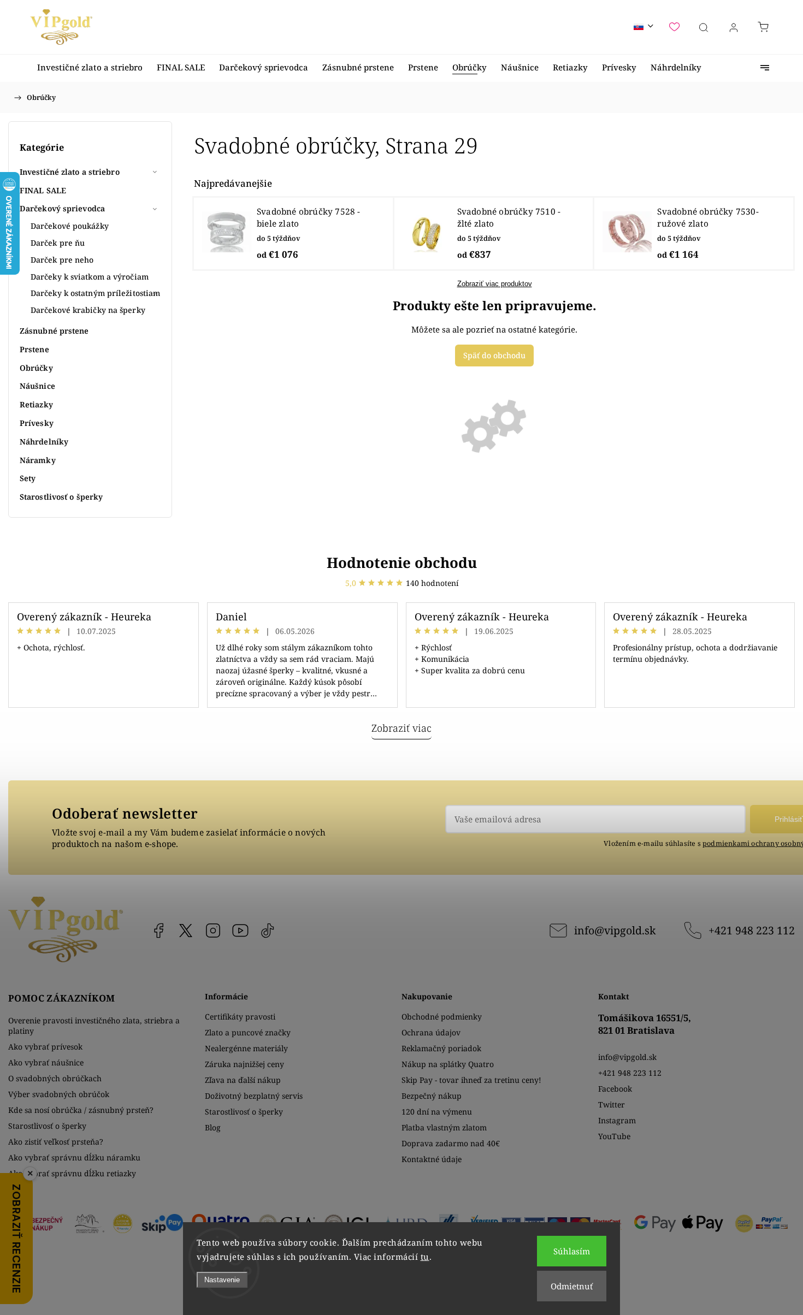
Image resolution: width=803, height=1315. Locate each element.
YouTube (240, 930)
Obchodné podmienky (442, 1016)
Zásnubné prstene (54, 330)
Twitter (611, 1104)
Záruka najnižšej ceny (244, 1064)
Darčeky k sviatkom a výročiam (90, 276)
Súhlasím (571, 1251)
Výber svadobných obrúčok (58, 1094)
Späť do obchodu (494, 355)
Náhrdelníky (44, 441)
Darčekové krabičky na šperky (88, 310)
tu (425, 1256)
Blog (213, 1127)
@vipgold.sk (267, 930)
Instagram (213, 930)
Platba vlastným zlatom (444, 1127)
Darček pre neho (62, 259)
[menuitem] (90, 67)
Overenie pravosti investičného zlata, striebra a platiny (94, 1025)
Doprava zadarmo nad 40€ (451, 1143)
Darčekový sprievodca (62, 208)
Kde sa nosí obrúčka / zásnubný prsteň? (80, 1110)
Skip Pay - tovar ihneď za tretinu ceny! (471, 1080)
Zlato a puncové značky (248, 1032)
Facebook (158, 930)
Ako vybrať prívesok (45, 1046)
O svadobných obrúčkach (55, 1078)
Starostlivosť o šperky (61, 496)
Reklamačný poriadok (441, 1048)
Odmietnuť (572, 1286)
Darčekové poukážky (70, 226)
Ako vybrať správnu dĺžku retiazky (72, 1173)
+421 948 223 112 (751, 930)
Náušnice (37, 386)
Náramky (38, 460)
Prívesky (37, 423)
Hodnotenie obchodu (402, 562)
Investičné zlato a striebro (70, 172)
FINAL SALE (43, 190)
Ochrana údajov (431, 1032)
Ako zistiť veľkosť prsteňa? (55, 1141)
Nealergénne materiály (246, 1048)
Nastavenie (222, 1280)
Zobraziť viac (401, 727)
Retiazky (36, 404)
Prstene (34, 349)
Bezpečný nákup (432, 1096)
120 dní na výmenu (437, 1111)
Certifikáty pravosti (240, 1016)
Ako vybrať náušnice (46, 1062)
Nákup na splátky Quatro (448, 1064)
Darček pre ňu (58, 243)
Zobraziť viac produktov (494, 284)
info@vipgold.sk (615, 930)
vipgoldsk (186, 930)
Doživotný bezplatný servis (254, 1096)
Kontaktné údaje (432, 1159)
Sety (28, 478)
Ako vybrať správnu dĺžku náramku (74, 1157)
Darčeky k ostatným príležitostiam (95, 293)
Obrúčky (36, 368)
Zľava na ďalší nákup (243, 1080)
